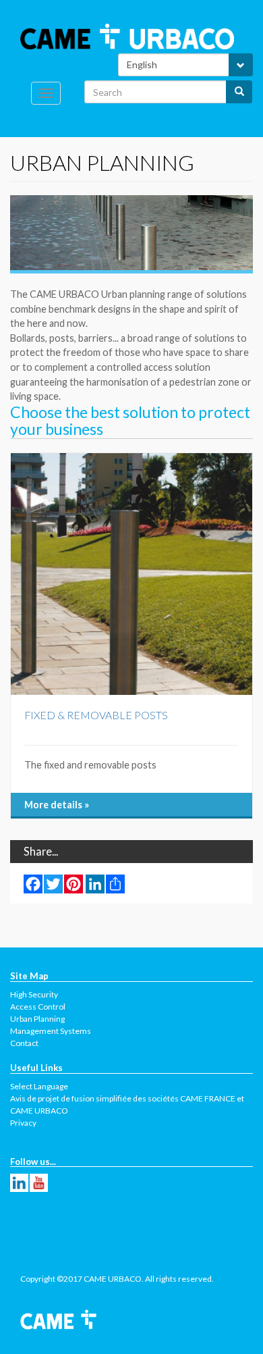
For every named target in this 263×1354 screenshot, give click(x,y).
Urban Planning (37, 1019)
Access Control (37, 1006)
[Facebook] (33, 884)
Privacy (23, 1123)
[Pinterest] (73, 884)
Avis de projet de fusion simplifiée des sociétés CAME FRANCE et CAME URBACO (127, 1104)
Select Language (39, 1086)
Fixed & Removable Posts (96, 714)
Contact (24, 1043)
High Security (34, 994)
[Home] (127, 36)
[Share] (115, 884)
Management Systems (50, 1031)
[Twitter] (53, 884)
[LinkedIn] (95, 884)
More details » (56, 804)
